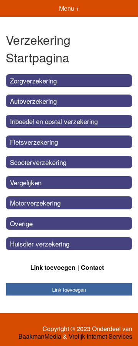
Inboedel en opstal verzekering (54, 121)
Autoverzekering (33, 101)
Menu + (69, 8)
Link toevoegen (53, 267)
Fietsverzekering (34, 142)
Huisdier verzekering (39, 243)
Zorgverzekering (33, 80)
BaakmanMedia (39, 336)
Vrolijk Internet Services (100, 336)
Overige (21, 223)
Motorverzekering (35, 202)
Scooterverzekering (38, 162)
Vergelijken (25, 182)
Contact (92, 267)
